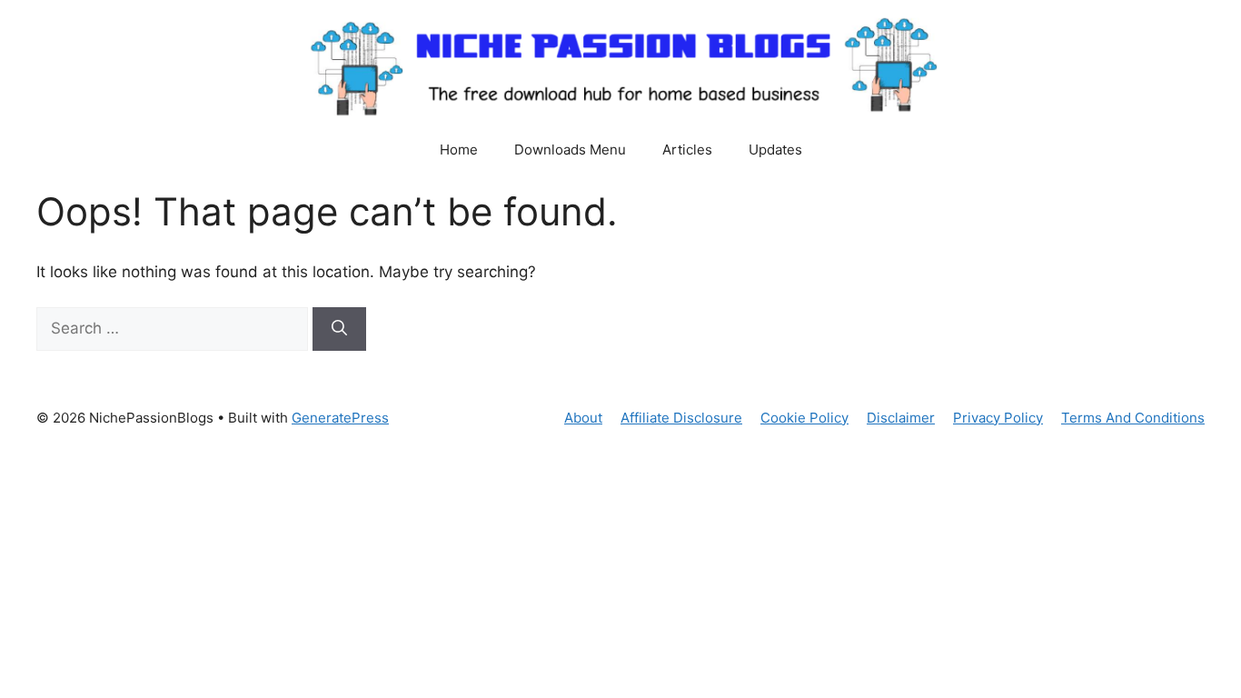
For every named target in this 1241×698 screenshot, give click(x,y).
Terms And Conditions (1133, 417)
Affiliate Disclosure (681, 417)
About (583, 417)
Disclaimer (901, 417)
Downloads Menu (570, 149)
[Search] (339, 329)
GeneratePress (340, 417)
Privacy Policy (998, 417)
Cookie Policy (804, 417)
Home (459, 149)
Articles (687, 149)
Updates (775, 149)
